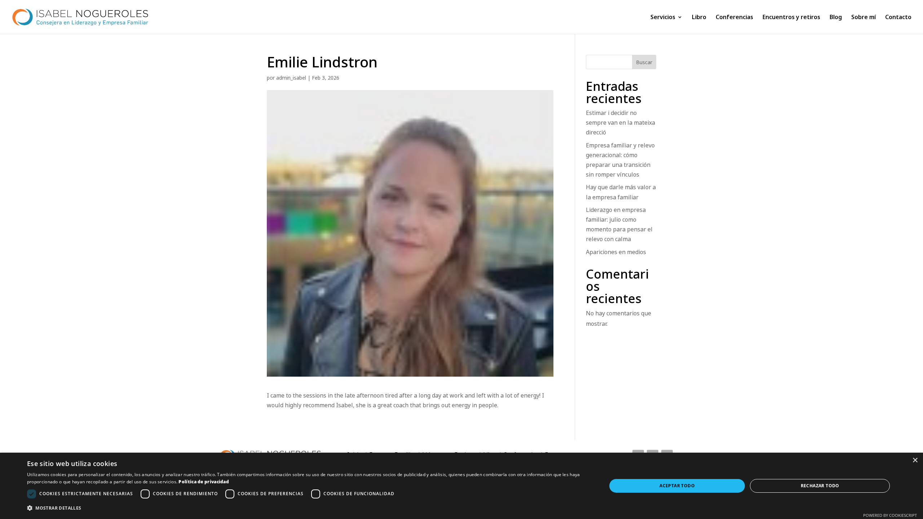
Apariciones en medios (616, 252)
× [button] (915, 460)
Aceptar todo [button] (677, 486)
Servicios (662, 17)
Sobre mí (863, 17)
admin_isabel (291, 77)
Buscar (644, 62)
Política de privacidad (203, 482)
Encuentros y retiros (791, 17)
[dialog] (461, 486)
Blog (836, 17)
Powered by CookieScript (890, 515)
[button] (308, 508)
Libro (699, 17)
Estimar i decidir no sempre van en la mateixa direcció (620, 122)
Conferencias (734, 17)
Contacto (898, 17)
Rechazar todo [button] (820, 486)
